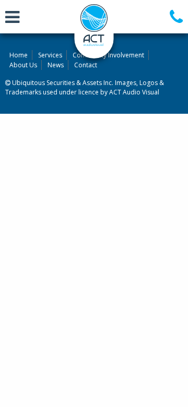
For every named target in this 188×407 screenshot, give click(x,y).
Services (50, 55)
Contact (85, 65)
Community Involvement (108, 55)
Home (18, 55)
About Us (23, 65)
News (56, 65)
